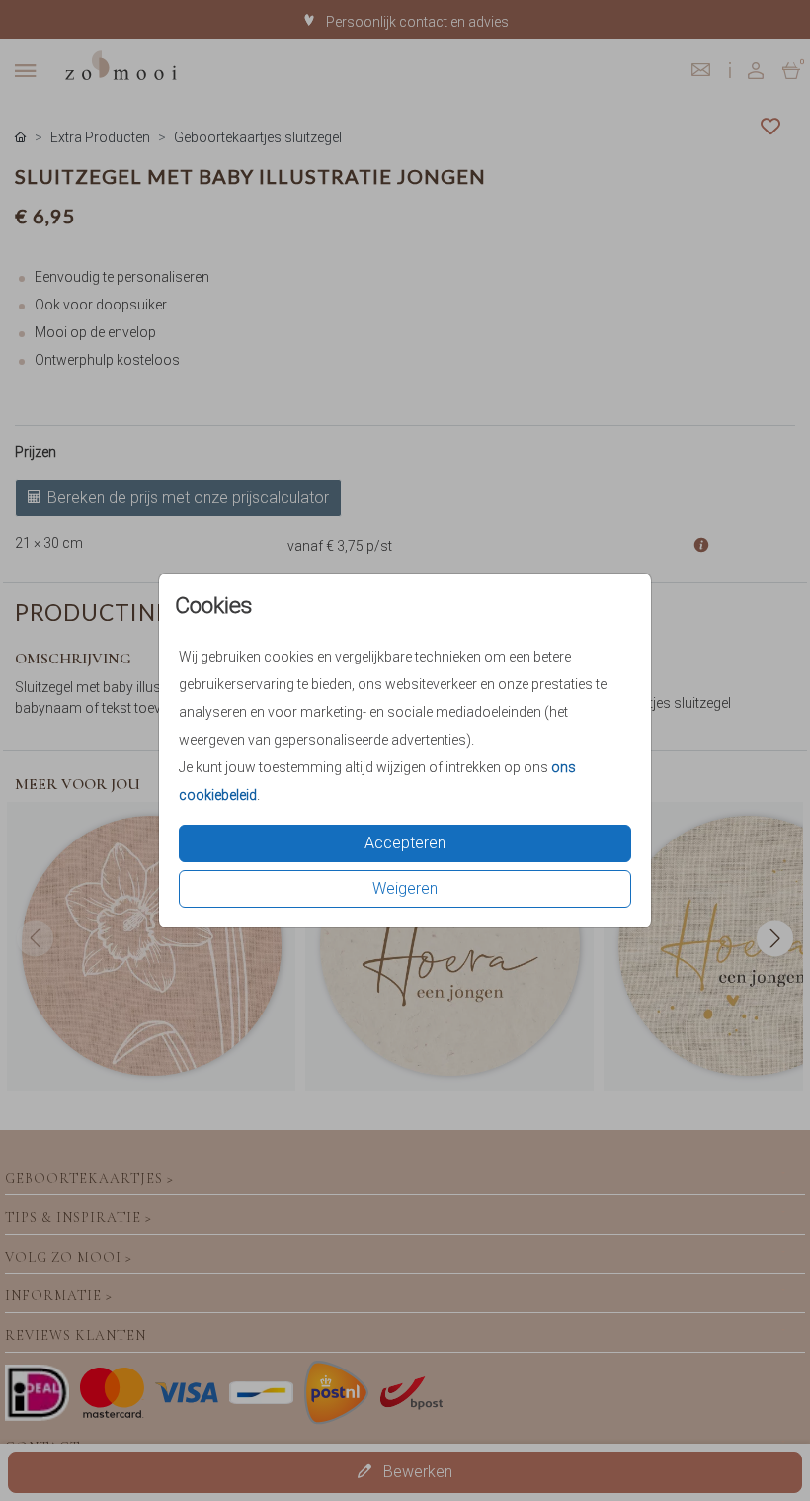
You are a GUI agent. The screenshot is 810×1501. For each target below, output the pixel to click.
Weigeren (405, 888)
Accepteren (405, 843)
